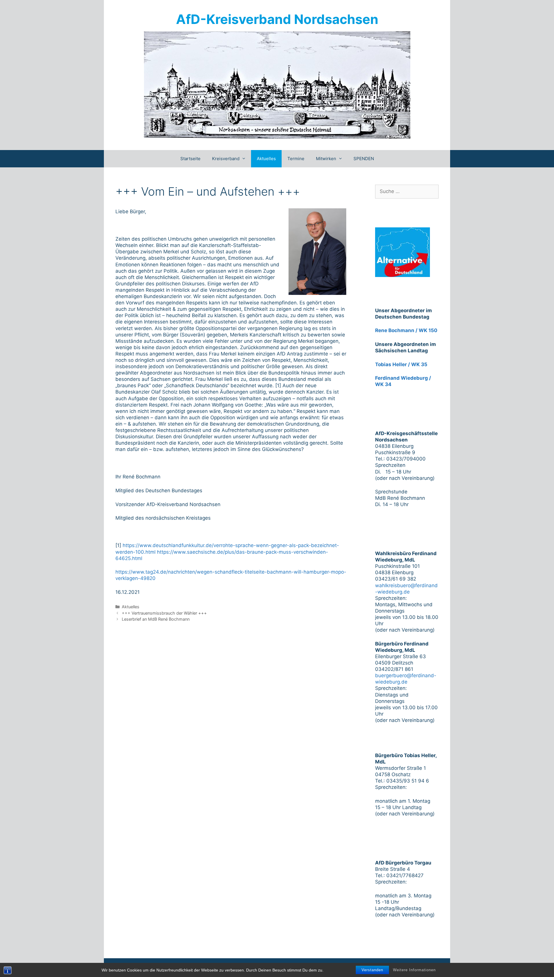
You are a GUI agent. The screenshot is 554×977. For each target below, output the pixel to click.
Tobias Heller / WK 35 (401, 364)
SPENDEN (363, 158)
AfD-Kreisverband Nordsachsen (277, 19)
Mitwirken (326, 158)
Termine (295, 158)
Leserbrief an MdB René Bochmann (156, 619)
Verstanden (372, 970)
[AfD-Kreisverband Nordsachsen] (277, 84)
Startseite (190, 158)
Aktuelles (266, 158)
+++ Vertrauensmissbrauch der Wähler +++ (164, 613)
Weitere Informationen (414, 970)
